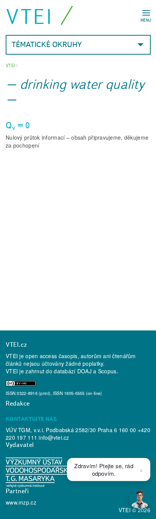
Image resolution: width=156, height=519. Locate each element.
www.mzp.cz (21, 502)
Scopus (107, 371)
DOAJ (84, 371)
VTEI (29, 16)
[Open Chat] (139, 499)
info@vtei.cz (54, 437)
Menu (145, 20)
